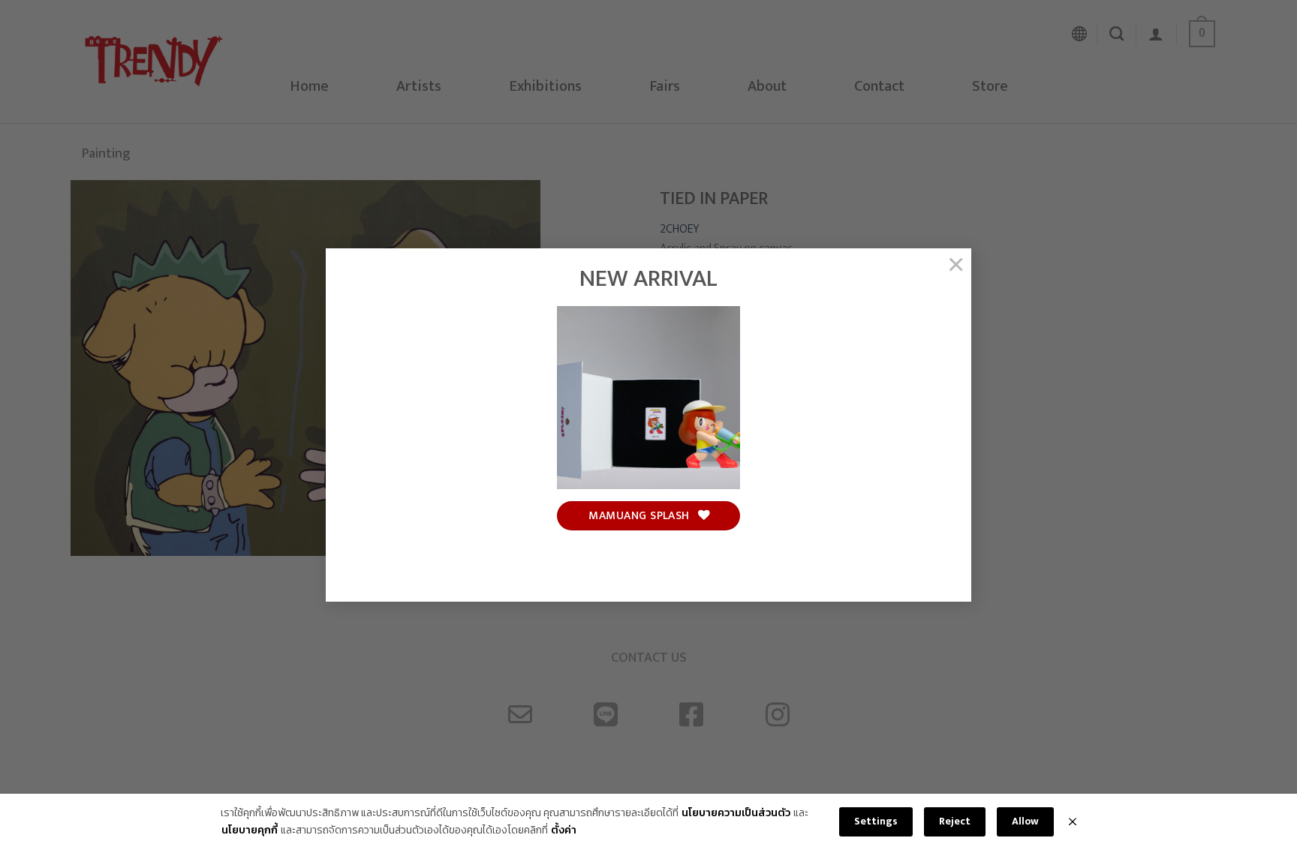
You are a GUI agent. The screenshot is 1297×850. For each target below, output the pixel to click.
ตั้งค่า (563, 830)
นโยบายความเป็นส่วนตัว (736, 813)
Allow (1025, 821)
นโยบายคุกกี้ (249, 830)
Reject (954, 821)
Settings (876, 821)
